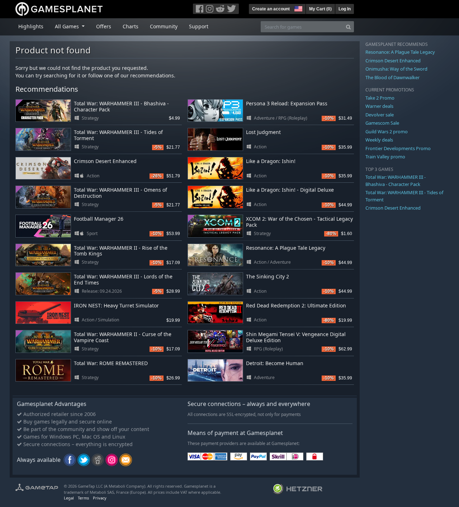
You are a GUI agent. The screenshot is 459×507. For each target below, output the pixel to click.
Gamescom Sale (382, 123)
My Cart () (320, 8)
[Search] (348, 26)
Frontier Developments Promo (398, 148)
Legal (69, 498)
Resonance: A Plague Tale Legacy (285, 247)
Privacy (100, 498)
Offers (103, 26)
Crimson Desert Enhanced (105, 161)
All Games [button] (67, 26)
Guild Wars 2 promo (386, 131)
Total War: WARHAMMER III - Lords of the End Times (123, 279)
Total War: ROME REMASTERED (111, 363)
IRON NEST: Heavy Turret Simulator (116, 305)
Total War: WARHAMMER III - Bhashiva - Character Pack (121, 106)
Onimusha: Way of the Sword (396, 69)
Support (198, 26)
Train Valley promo (385, 156)
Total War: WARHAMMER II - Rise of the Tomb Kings (120, 250)
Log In (345, 8)
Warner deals (379, 106)
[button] (297, 7)
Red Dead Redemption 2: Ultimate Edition (296, 305)
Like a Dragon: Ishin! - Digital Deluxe (290, 189)
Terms (83, 498)
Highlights (30, 26)
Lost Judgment (263, 132)
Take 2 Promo (379, 98)
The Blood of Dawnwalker (392, 77)
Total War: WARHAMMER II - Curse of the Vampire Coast (122, 337)
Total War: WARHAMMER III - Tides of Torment (118, 135)
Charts (130, 26)
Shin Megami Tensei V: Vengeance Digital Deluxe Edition (296, 337)
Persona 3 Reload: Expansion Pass (286, 103)
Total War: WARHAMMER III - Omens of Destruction (120, 192)
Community (164, 26)
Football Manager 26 (98, 218)
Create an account (271, 8)
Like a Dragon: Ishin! (270, 161)
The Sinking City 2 (267, 276)
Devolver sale (379, 114)
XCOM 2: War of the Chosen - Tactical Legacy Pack (299, 221)
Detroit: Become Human (274, 363)
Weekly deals (379, 140)
